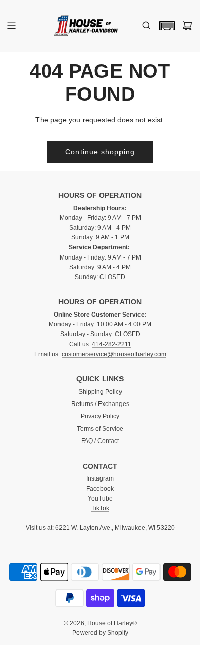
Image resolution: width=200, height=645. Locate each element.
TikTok (100, 508)
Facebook (100, 488)
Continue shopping (100, 152)
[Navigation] (11, 25)
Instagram (100, 478)
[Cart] (187, 26)
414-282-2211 (111, 344)
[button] (164, 25)
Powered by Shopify (100, 632)
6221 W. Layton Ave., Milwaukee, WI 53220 (115, 527)
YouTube (100, 498)
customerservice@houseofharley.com (114, 354)
